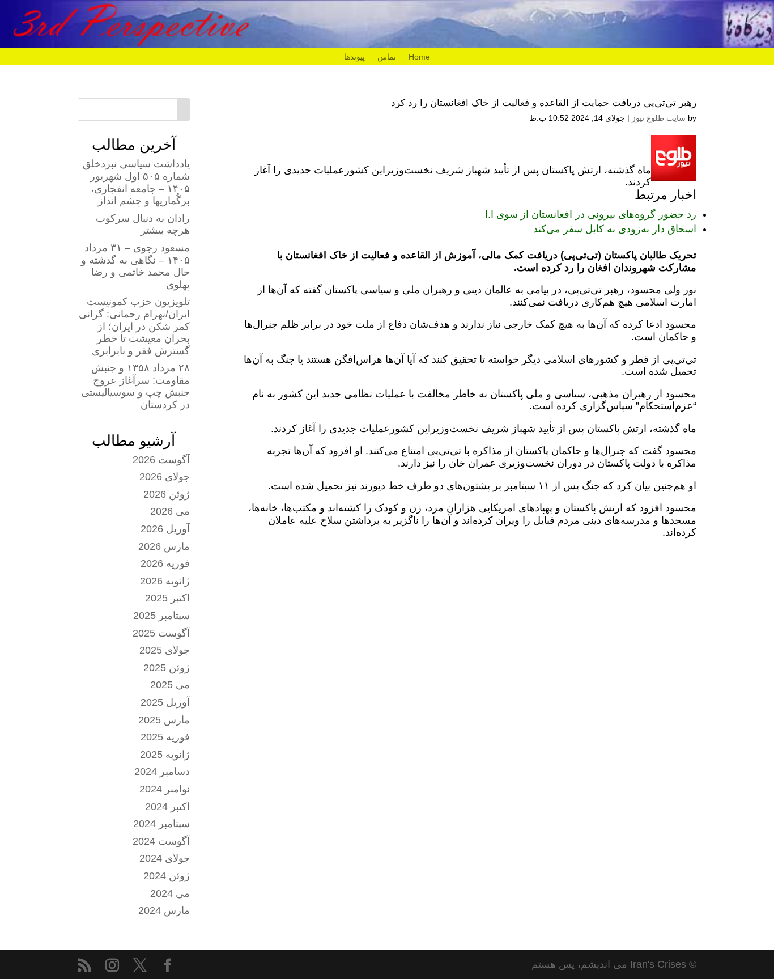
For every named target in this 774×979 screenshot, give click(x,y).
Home (419, 57)
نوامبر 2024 (164, 789)
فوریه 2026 (165, 563)
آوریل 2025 (165, 702)
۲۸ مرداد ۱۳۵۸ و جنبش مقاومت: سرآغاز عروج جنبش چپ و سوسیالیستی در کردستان (135, 386)
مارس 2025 (164, 720)
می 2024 (170, 893)
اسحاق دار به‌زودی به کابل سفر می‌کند (614, 229)
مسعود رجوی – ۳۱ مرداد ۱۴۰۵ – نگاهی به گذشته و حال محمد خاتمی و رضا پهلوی (135, 266)
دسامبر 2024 (162, 771)
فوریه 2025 (165, 737)
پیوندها (354, 57)
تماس (386, 57)
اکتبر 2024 (167, 806)
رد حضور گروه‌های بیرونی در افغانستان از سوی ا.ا (590, 214)
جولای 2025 (164, 650)
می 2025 (170, 684)
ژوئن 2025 (166, 667)
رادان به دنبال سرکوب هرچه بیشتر (143, 224)
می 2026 (170, 511)
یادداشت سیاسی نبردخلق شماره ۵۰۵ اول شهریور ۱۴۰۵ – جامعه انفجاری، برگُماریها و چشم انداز (136, 182)
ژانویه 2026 (165, 581)
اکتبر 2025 (167, 598)
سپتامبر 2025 (161, 615)
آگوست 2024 (161, 841)
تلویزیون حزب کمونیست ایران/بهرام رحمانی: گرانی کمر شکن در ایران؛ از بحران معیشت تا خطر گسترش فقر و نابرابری (134, 326)
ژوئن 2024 (166, 875)
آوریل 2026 (165, 529)
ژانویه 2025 (165, 754)
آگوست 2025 (161, 633)
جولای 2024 (164, 858)
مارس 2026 (164, 546)
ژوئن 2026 (166, 494)
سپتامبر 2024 (161, 823)
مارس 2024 (164, 910)
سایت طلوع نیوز (659, 117)
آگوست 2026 (161, 459)
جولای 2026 (164, 476)
